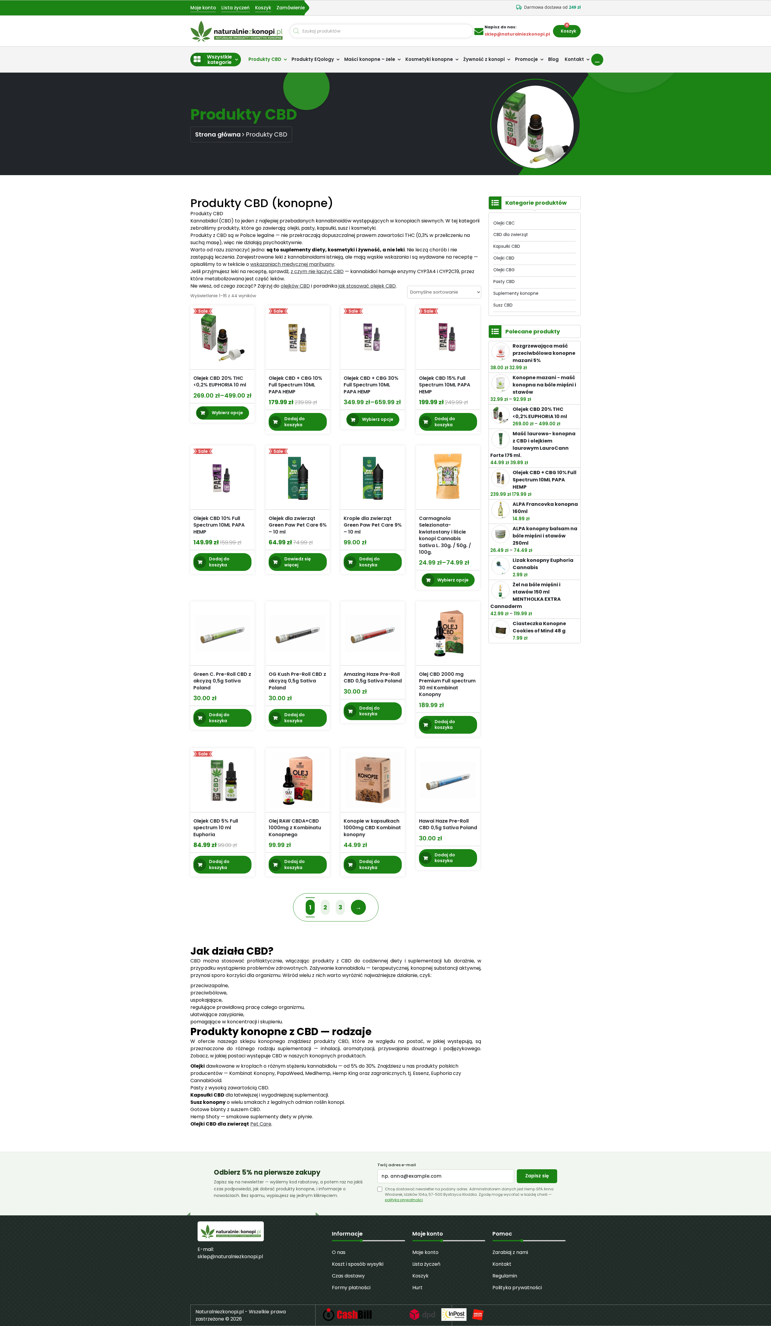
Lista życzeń (235, 8)
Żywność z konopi (484, 59)
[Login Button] (597, 60)
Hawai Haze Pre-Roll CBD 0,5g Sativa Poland (448, 824)
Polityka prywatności (517, 1287)
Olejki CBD (503, 258)
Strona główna (218, 134)
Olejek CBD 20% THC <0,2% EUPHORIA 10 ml (219, 381)
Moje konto (203, 8)
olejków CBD (295, 285)
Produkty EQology (313, 59)
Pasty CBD (504, 282)
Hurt (417, 1287)
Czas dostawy (348, 1275)
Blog (553, 59)
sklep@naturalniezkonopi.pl (230, 1256)
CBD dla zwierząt (510, 234)
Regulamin (504, 1275)
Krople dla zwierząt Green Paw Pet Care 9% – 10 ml (373, 525)
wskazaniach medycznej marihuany (292, 264)
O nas (338, 1252)
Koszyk (263, 8)
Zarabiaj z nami (510, 1252)
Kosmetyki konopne (429, 59)
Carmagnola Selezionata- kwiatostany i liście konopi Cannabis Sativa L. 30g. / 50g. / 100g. (445, 535)
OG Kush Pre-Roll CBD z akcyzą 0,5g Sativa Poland (297, 681)
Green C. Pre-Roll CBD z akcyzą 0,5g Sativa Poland (222, 681)
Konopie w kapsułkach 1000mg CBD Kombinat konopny (372, 827)
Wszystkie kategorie (219, 59)
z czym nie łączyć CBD (317, 271)
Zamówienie (290, 8)
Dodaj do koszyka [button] (294, 422)
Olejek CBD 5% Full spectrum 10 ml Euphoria (215, 827)
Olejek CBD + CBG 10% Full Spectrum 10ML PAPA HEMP (295, 385)
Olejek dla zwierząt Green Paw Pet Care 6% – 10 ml (298, 525)
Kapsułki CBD (506, 246)
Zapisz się (537, 1176)
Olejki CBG (504, 270)
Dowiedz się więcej (297, 562)
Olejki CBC (504, 223)
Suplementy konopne (515, 293)
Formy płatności (351, 1287)
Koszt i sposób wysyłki (357, 1264)
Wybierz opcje (227, 413)
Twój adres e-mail (396, 1165)
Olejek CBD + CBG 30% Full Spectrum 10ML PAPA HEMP (371, 385)
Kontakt (574, 59)
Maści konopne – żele (369, 59)
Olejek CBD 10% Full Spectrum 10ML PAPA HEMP (219, 525)
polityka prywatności (404, 1199)
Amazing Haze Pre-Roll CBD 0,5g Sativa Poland (373, 677)
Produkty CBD (264, 59)
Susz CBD (503, 305)
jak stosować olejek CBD (367, 285)
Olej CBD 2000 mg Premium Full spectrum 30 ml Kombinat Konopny (447, 684)
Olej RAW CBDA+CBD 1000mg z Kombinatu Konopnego (295, 827)
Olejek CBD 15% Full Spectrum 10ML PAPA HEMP (444, 385)
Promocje (526, 59)
